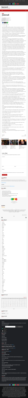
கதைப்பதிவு (6, 0)
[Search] (25, 10)
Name (3, 166)
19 (10, 304)
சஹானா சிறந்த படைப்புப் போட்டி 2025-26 (6, 196)
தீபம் (2, 270)
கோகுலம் (3, 243)
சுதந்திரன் (3, 247)
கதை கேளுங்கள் (3, 334)
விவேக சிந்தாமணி (4, 290)
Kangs (2, 362)
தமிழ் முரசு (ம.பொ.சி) (4, 255)
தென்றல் (3, 271)
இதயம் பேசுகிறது (4, 224)
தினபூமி (3, 266)
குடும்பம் (3, 13)
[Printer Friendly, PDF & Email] (4, 132)
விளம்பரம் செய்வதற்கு (4, 337)
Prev (2, 217)
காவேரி (3, 239)
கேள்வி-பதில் (9, 0)
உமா (2, 231)
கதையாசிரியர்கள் (17, 0)
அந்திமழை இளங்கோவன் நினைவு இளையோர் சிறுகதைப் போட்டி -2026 (10, 193)
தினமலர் (3, 267)
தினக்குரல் (3, 262)
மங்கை (2, 278)
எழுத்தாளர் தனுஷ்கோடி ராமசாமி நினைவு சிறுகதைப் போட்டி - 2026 (9, 195)
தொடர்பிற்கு (14, 2)
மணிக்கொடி (3, 281)
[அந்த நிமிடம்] (23, 142)
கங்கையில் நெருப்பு (6, 362)
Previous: (3, 135)
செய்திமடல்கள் (3, 336)
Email (15, 166)
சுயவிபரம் (20, 0)
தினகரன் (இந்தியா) (4, 259)
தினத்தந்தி (3, 263)
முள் (4, 370)
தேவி (2, 274)
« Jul (13, 308)
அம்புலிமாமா (3, 223)
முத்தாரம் (3, 285)
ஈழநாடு (3, 228)
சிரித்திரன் (3, 246)
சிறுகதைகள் (4, 7)
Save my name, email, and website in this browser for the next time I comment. (13, 172)
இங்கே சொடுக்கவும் (3, 182)
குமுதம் (3, 242)
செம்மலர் (3, 251)
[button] (2, 10)
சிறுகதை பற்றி (12, 0)
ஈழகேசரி (3, 227)
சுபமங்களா (3, 250)
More (13, 344)
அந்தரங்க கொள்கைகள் (4, 340)
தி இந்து (3, 258)
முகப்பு (3, 0)
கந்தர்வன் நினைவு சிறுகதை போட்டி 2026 (6, 191)
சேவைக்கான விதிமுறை (4, 339)
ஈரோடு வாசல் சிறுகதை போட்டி (5, 194)
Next (26, 217)
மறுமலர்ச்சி (3, 282)
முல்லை (3, 286)
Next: (24, 135)
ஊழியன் (3, 232)
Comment (3, 156)
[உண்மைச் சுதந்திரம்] (5, 142)
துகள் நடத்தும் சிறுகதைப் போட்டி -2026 (6, 192)
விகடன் (3, 289)
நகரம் (8, 354)
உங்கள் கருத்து (23, 0)
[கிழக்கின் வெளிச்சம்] (14, 142)
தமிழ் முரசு (3, 254)
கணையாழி (3, 235)
